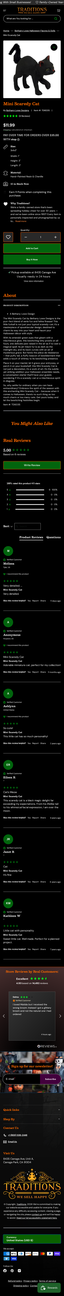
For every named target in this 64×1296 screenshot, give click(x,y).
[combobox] (32, 18)
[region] (32, 1016)
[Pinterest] (12, 1270)
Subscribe (50, 1079)
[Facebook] (5, 1270)
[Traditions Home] (32, 11)
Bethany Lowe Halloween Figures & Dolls (35, 30)
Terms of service (47, 1281)
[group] (32, 450)
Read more (20, 221)
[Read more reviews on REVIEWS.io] (47, 1046)
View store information (34, 281)
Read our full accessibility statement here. (37, 1217)
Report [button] (35, 600)
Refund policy (15, 1281)
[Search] (56, 18)
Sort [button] (6, 526)
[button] (4, 10)
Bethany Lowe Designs (17, 110)
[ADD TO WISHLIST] (8, 237)
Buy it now (32, 259)
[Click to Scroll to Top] (58, 1277)
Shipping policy (21, 1285)
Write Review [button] (32, 465)
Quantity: (25, 230)
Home (6, 30)
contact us (37, 1214)
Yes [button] (29, 600)
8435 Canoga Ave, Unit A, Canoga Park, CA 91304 (18, 1160)
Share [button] (43, 600)
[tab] (31, 537)
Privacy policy (30, 1281)
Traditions (21, 1204)
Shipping (7, 130)
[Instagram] (19, 1270)
